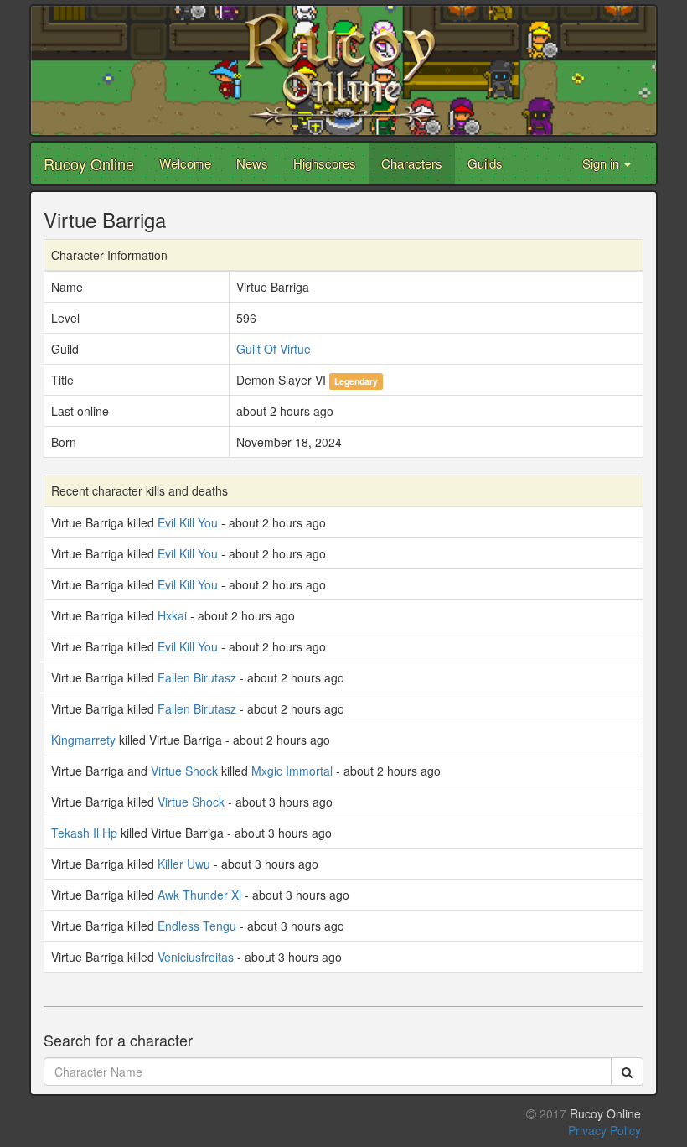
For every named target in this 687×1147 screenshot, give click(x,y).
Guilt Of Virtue (273, 348)
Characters (411, 163)
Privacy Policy (604, 1130)
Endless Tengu (197, 925)
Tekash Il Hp (84, 832)
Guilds (485, 163)
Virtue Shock (184, 770)
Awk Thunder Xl (199, 894)
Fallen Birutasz (197, 677)
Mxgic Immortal (292, 770)
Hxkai (172, 615)
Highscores (324, 163)
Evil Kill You (188, 522)
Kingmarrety (83, 739)
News (252, 163)
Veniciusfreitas (196, 956)
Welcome (185, 163)
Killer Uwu (184, 863)
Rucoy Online (89, 163)
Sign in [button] (602, 163)
